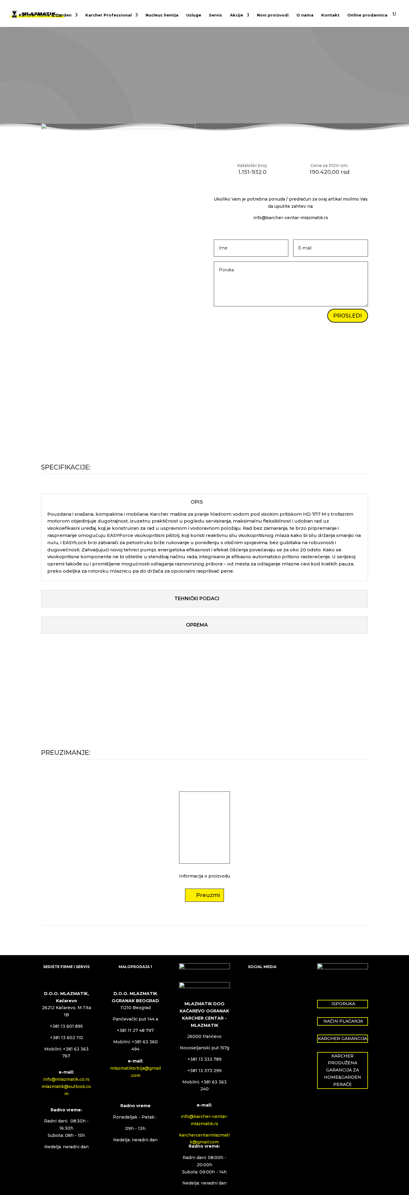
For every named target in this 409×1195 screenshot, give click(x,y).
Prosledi (347, 315)
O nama (304, 15)
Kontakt (330, 15)
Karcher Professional (108, 15)
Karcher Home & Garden (45, 15)
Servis (215, 15)
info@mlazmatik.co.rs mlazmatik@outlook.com (66, 1086)
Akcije (236, 15)
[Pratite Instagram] (264, 984)
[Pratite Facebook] (252, 984)
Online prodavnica (367, 15)
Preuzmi (208, 895)
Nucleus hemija (162, 15)
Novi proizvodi (273, 15)
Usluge (193, 15)
